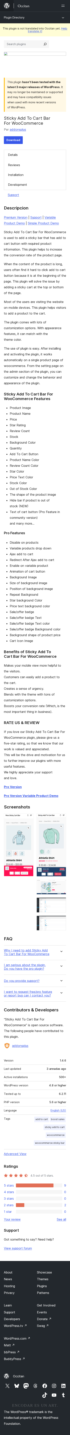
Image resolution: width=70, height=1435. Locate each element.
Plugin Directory (14, 17)
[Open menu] (64, 6)
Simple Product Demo (43, 223)
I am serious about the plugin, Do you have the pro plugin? (25, 967)
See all (61, 1219)
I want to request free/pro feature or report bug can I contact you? (28, 993)
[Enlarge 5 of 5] (61, 921)
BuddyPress (14, 1359)
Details (13, 155)
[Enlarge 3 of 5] (61, 885)
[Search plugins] (45, 44)
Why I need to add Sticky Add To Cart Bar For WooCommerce (26, 952)
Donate (44, 1319)
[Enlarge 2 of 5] (61, 818)
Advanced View (15, 1154)
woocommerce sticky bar (50, 1142)
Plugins (42, 1286)
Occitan (18, 1376)
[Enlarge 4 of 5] (61, 903)
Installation (16, 175)
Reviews (14, 165)
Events (42, 1312)
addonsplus (18, 129)
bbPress (12, 1352)
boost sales (58, 1119)
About (8, 1272)
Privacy (9, 1293)
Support (13, 195)
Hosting (9, 1286)
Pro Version (13, 787)
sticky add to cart (55, 1127)
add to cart (41, 1119)
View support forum (18, 1248)
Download (13, 140)
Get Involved (46, 1305)
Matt (9, 1345)
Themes (42, 1279)
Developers (12, 1319)
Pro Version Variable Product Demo (31, 796)
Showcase (44, 1272)
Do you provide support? (21, 981)
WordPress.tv (15, 1326)
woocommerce (56, 1135)
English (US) (58, 1110)
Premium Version (15, 217)
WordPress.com (17, 1338)
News (8, 1279)
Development (17, 185)
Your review (12, 1219)
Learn (8, 1305)
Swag (43, 1326)
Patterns (43, 1293)
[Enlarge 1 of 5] (28, 818)
